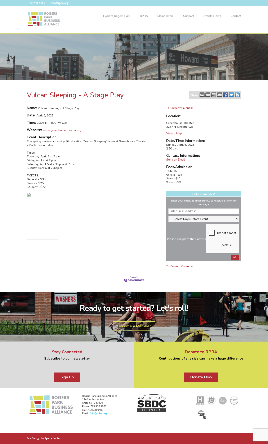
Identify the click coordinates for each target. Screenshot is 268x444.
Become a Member (134, 326)
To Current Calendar (179, 108)
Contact (236, 16)
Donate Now (201, 377)
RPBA (144, 16)
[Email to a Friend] (207, 94)
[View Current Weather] (219, 94)
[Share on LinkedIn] (237, 94)
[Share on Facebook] (225, 94)
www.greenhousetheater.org (62, 130)
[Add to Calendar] (213, 94)
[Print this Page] (202, 94)
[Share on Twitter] (231, 94)
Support (188, 16)
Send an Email (175, 160)
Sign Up (67, 377)
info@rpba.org (98, 413)
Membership (165, 16)
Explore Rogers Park (116, 16)
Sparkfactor (53, 438)
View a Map (174, 133)
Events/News (212, 16)
